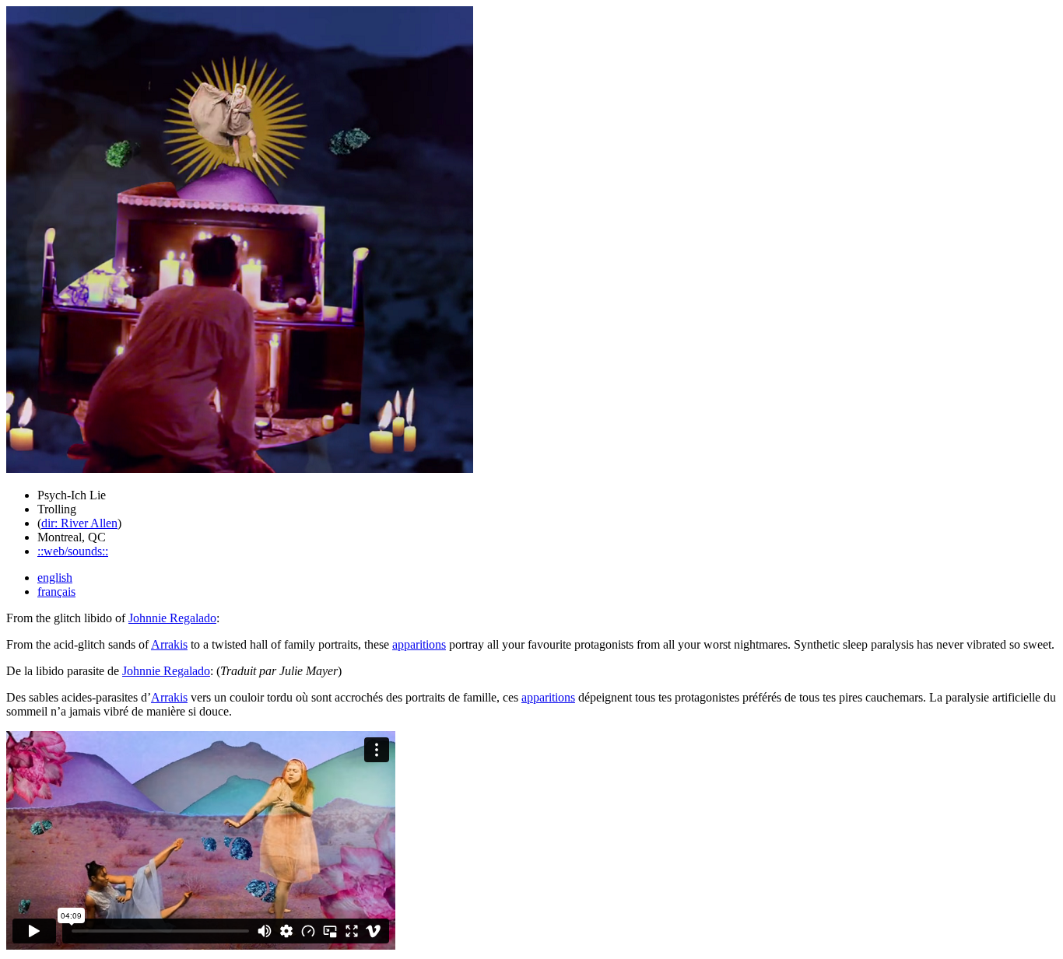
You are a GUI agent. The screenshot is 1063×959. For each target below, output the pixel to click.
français (56, 591)
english (54, 577)
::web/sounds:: (72, 551)
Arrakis (169, 644)
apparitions (419, 644)
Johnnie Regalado (172, 618)
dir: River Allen (79, 523)
